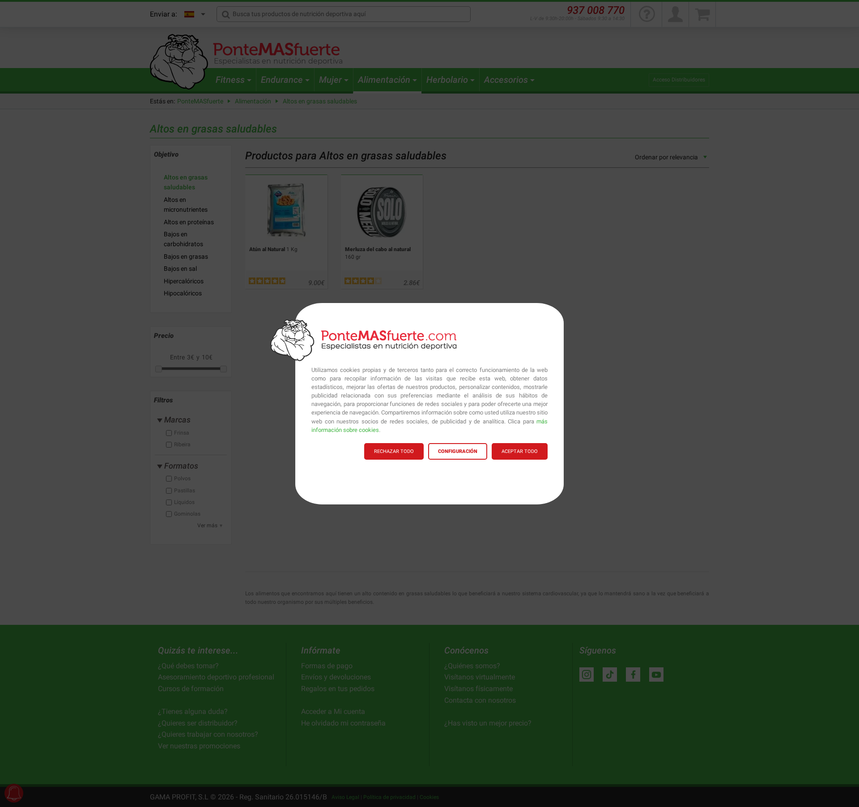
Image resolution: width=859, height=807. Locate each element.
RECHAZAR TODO (394, 451)
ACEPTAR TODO (520, 451)
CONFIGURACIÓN (457, 451)
